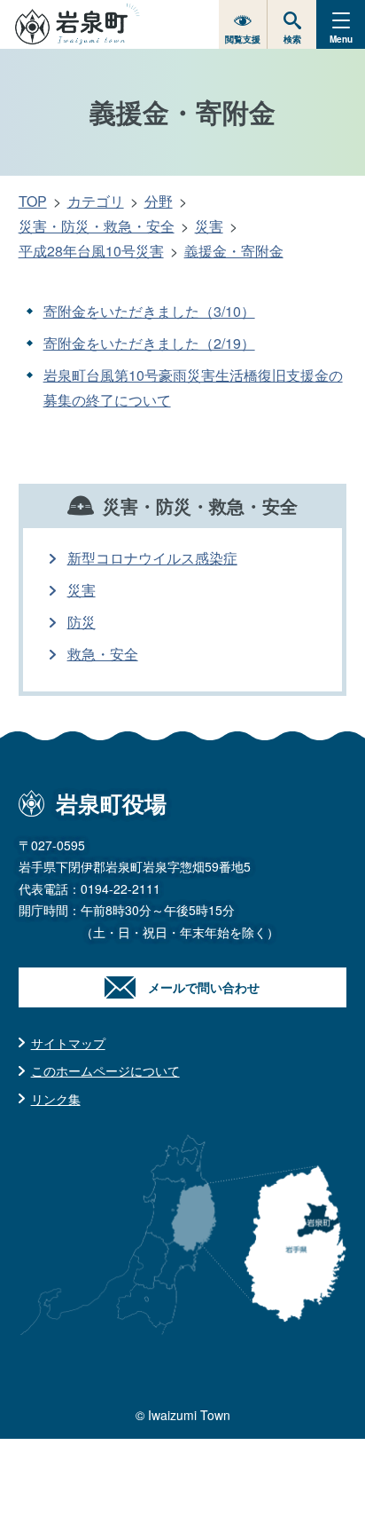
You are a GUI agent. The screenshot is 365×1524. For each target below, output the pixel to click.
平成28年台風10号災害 (91, 251)
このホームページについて (105, 1070)
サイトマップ (68, 1043)
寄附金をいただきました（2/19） (149, 343)
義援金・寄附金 (233, 251)
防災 (81, 622)
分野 (158, 201)
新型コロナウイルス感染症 (152, 558)
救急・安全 (102, 654)
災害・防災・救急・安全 (97, 226)
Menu (341, 39)
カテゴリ (95, 201)
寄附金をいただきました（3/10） (149, 311)
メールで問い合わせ (204, 987)
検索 (292, 39)
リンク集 (56, 1099)
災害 (209, 226)
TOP (33, 201)
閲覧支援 (242, 39)
